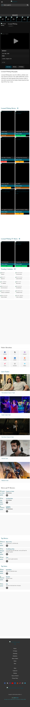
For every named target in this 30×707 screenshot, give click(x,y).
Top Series (4, 566)
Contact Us (15, 670)
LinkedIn (14, 359)
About (15, 668)
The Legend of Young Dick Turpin (8, 209)
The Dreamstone (5, 262)
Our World (18, 183)
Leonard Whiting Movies (8, 108)
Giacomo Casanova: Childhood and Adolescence (22, 209)
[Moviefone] (15, 2)
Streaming (15, 653)
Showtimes (15, 656)
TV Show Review (9, 509)
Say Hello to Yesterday (6, 157)
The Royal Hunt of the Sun (21, 157)
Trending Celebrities (7, 269)
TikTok (5, 365)
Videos (15, 661)
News (15, 663)
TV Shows (15, 651)
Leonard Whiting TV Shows (9, 239)
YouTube (4, 359)
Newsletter (15, 365)
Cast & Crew (4, 135)
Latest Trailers (5, 372)
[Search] (27, 5)
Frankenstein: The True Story (22, 131)
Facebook (5, 354)
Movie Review (9, 493)
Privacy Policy (15, 678)
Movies (15, 648)
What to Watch (15, 658)
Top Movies (4, 538)
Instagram (24, 354)
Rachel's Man (4, 131)
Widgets (24, 365)
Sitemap (15, 673)
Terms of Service (15, 675)
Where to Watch (4, 133)
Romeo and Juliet (5, 183)
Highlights (15, 15)
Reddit (25, 359)
